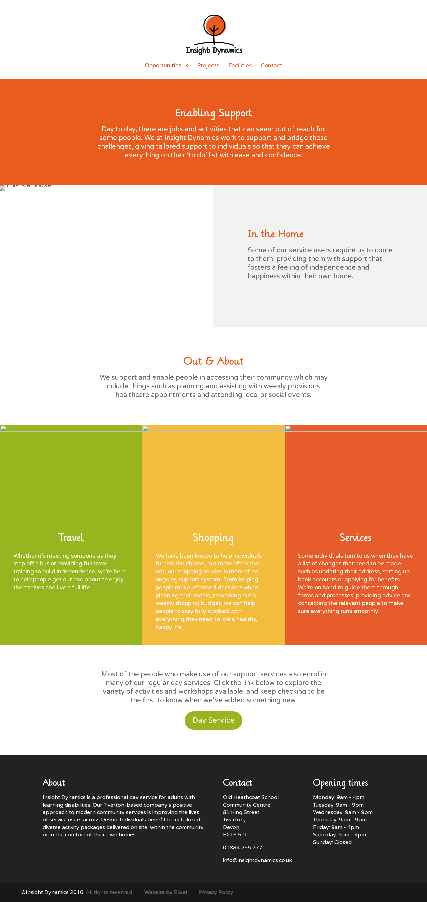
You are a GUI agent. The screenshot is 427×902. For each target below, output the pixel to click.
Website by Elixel (165, 892)
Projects (208, 66)
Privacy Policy (215, 892)
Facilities (240, 66)
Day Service (213, 720)
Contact (271, 66)
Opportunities (163, 66)
